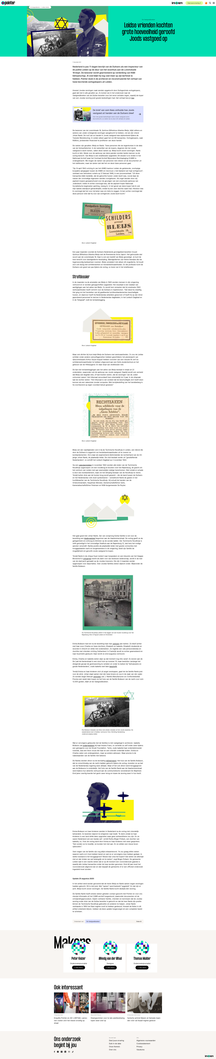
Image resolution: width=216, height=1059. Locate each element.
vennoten (97, 677)
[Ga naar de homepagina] (8, 3)
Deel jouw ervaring (194, 3)
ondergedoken (88, 745)
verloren (116, 644)
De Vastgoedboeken (148, 19)
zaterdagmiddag (85, 465)
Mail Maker (79, 967)
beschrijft (113, 666)
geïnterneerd (111, 761)
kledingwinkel (89, 538)
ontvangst (87, 559)
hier (132, 98)
